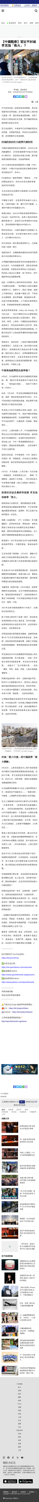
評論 (19, 1414)
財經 (19, 1400)
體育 (19, 1437)
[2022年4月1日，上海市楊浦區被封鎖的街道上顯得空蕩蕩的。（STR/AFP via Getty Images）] (19, 735)
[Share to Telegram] (20, 96)
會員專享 (12, 23)
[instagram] (3, 1457)
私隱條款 (31, 1492)
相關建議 (6, 1492)
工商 (19, 1450)
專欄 (19, 1407)
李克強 (13, 1112)
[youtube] (22, 1457)
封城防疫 (23, 1112)
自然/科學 (19, 1430)
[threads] (13, 1457)
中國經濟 (33, 1112)
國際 (19, 1397)
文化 (19, 1427)
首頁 (3, 23)
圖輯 (19, 1447)
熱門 (25, 23)
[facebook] (8, 1457)
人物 (19, 1417)
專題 (19, 1410)
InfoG (19, 1404)
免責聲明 (23, 1492)
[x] (17, 1457)
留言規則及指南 (3, 1096)
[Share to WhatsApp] (23, 96)
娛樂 (19, 1443)
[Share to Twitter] (17, 96)
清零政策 (5, 1112)
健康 (19, 1424)
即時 (20, 23)
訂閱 (35, 1102)
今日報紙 (19, 1384)
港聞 (31, 23)
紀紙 (19, 1433)
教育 (19, 1440)
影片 (19, 1387)
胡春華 (10, 1109)
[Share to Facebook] (14, 96)
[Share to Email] (26, 96)
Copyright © (7, 1494)
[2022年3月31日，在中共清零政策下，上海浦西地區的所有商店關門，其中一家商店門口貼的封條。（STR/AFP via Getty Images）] (19, 62)
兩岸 (37, 23)
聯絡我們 (14, 1492)
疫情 (26, 1109)
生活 (19, 1420)
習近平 (18, 1109)
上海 (3, 1114)
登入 (22, 1102)
